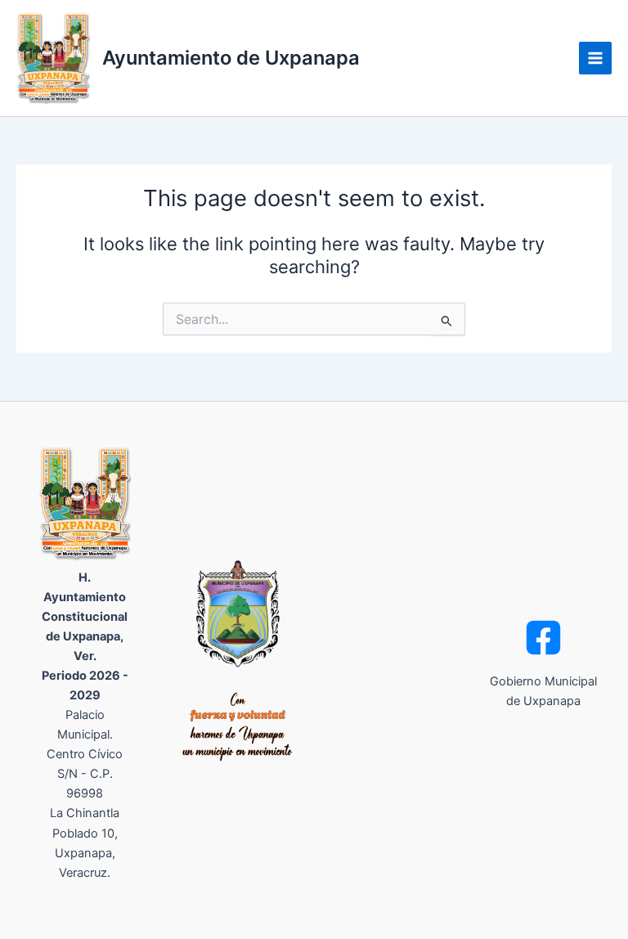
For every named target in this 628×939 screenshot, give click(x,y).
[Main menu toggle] (595, 58)
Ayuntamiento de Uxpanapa (231, 58)
